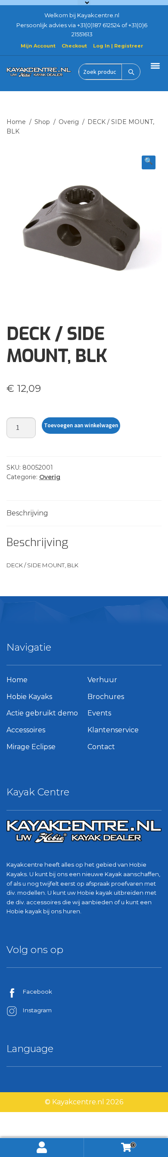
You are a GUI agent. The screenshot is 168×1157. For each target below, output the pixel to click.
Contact (101, 747)
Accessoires (25, 730)
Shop (42, 122)
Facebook (37, 991)
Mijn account (42, 1147)
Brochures (105, 697)
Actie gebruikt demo (42, 713)
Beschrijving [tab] (27, 513)
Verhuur (102, 680)
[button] (149, 162)
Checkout (74, 46)
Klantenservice (113, 730)
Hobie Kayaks (29, 697)
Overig (69, 122)
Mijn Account (38, 46)
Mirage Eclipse (31, 747)
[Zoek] (131, 71)
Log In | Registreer (118, 46)
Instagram (37, 1010)
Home (16, 122)
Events (99, 713)
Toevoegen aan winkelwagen (81, 425)
